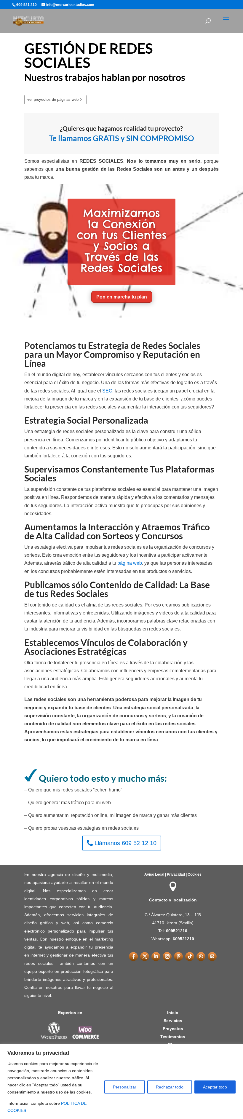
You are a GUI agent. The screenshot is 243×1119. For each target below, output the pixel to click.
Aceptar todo (215, 1087)
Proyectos (173, 1028)
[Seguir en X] (144, 956)
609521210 (176, 930)
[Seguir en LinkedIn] (155, 956)
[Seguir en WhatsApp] (200, 956)
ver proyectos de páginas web (53, 99)
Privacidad (176, 874)
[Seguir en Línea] (212, 956)
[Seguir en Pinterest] (178, 956)
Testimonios (172, 1036)
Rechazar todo (169, 1087)
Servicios (173, 1020)
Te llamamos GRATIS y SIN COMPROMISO (121, 138)
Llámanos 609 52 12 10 (125, 843)
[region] (121, 1081)
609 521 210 (26, 5)
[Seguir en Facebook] (133, 956)
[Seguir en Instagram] (167, 956)
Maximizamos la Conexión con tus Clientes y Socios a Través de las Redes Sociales (122, 240)
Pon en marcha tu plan (121, 296)
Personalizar (124, 1087)
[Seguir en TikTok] (189, 956)
